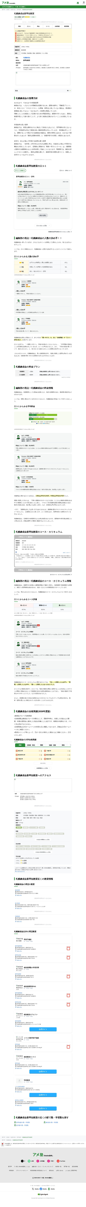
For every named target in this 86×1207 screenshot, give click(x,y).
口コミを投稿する (21, 170)
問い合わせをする (20, 871)
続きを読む (43, 215)
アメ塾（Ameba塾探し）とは (22, 1166)
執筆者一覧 (58, 1166)
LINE (32, 1161)
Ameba (37, 1189)
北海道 (7, 9)
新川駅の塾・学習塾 (22, 1125)
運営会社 (51, 1170)
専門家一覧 (67, 1166)
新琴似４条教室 (19, 1100)
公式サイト (43, 1029)
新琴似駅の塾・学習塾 (23, 1122)
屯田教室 (17, 916)
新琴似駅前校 (18, 946)
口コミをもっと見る (42, 225)
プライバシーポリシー (22, 1170)
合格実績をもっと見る (42, 768)
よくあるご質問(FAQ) (71, 1170)
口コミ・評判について (66, 170)
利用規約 (11, 1170)
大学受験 (42, 1161)
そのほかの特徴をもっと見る (43, 839)
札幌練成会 (26, 57)
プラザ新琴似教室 (20, 1086)
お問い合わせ (59, 1170)
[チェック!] (69, 948)
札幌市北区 (13, 9)
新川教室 (17, 903)
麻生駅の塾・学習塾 (52, 1122)
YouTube (62, 1161)
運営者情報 (75, 1166)
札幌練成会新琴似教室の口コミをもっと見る (59, 231)
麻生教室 (17, 890)
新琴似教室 (18, 974)
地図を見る (19, 895)
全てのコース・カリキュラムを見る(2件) (60, 574)
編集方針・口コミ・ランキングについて (42, 1166)
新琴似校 (17, 1044)
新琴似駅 (19, 9)
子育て (52, 1161)
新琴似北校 (18, 955)
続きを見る (43, 763)
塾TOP (3, 9)
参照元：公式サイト (67, 552)
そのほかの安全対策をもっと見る (43, 852)
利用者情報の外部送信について (38, 1170)
